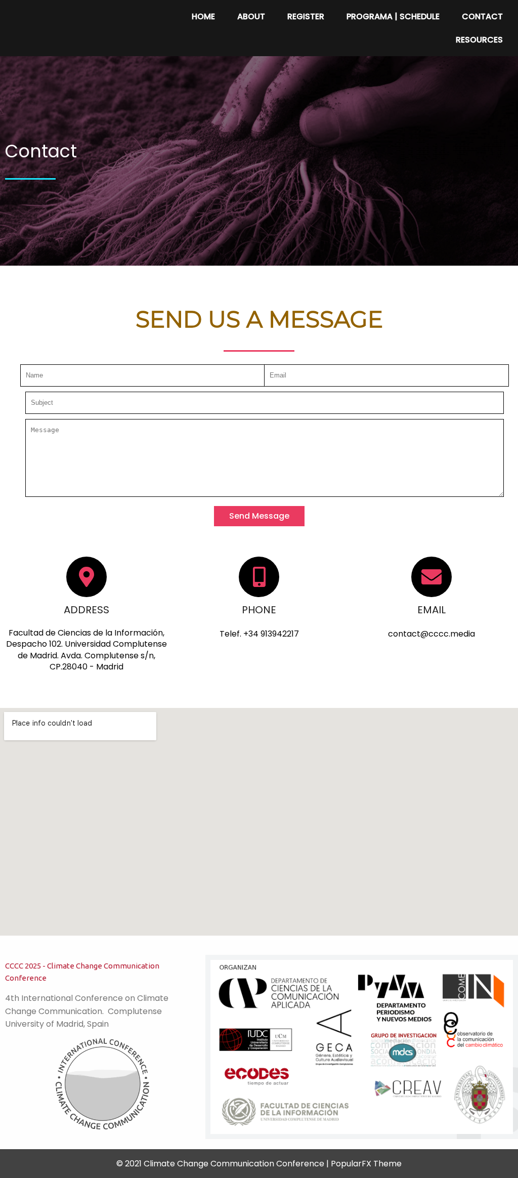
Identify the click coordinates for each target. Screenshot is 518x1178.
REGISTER (305, 16)
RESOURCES (479, 40)
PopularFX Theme (366, 1163)
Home (203, 16)
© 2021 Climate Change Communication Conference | (223, 1163)
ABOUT (251, 16)
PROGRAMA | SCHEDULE (393, 16)
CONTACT (482, 16)
